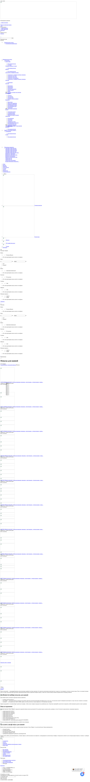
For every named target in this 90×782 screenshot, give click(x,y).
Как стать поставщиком (8, 762)
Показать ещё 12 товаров (5, 662)
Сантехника (7, 60)
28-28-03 (4, 22)
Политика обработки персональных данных (12, 744)
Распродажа (5, 170)
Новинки (5, 166)
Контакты (2, 30)
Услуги (4, 742)
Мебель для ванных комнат (10, 130)
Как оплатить (6, 750)
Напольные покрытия (9, 147)
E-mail (1, 776)
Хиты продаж (6, 167)
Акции (4, 169)
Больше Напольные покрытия (12, 161)
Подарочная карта (6, 755)
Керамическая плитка (7, 59)
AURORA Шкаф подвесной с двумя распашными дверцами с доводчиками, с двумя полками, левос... (21, 529)
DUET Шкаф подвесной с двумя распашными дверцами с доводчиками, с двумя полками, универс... (21, 578)
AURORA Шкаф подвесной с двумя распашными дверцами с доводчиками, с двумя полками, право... (21, 553)
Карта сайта (5, 745)
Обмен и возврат (6, 752)
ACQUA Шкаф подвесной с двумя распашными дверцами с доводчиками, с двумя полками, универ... (21, 382)
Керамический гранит (9, 42)
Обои (4, 164)
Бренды (4, 165)
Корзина (2, 33)
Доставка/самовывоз (7, 751)
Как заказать (5, 749)
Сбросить (2, 301)
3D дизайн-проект (7, 756)
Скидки (4, 168)
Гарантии (5, 743)
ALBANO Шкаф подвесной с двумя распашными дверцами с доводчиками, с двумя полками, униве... (21, 455)
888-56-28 (4, 29)
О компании (5, 740)
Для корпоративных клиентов (9, 760)
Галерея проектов (6, 171)
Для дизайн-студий (7, 761)
